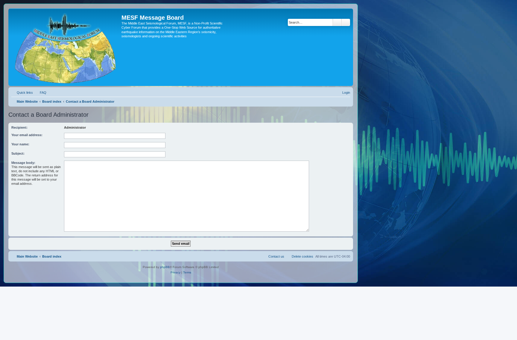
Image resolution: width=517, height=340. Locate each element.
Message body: (23, 162)
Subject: (18, 153)
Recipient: (19, 127)
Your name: (20, 144)
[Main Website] (65, 47)
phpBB (165, 267)
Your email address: (26, 135)
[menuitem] (40, 92)
